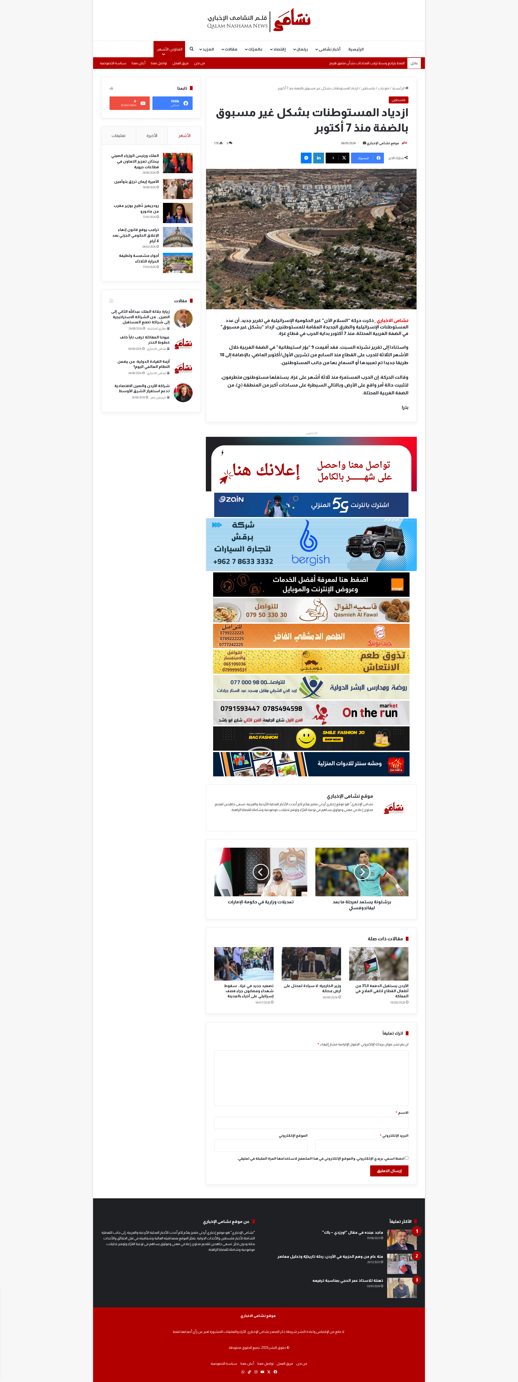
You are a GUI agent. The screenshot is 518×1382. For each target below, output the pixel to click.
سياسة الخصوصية (113, 63)
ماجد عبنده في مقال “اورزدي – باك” (352, 1232)
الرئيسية (356, 49)
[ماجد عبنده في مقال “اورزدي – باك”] (402, 1240)
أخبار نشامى (329, 49)
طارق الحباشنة (156, 328)
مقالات (231, 49)
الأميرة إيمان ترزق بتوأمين (136, 181)
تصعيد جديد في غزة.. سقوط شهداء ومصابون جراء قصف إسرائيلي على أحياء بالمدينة (249, 991)
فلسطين (368, 88)
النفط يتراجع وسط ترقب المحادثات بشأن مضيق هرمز (367, 63)
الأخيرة (151, 135)
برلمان (302, 49)
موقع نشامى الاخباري (258, 1316)
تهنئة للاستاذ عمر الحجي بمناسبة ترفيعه (347, 1280)
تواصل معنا (159, 63)
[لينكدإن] (318, 158)
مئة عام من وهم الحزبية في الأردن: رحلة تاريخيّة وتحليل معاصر (330, 1256)
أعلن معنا (138, 63)
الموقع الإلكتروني (293, 1135)
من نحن (199, 63)
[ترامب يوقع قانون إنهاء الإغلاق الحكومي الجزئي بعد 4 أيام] (178, 237)
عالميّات (255, 49)
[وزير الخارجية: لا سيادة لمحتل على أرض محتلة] (311, 964)
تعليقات (118, 135)
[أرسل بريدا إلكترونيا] (364, 143)
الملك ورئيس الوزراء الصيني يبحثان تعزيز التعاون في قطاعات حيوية (135, 161)
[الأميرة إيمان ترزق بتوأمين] (178, 189)
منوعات (383, 88)
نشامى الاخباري (156, 348)
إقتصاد (279, 49)
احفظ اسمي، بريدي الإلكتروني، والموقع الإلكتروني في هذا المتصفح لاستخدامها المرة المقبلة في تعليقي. (320, 1158)
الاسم (401, 1113)
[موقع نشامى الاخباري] (259, 20)
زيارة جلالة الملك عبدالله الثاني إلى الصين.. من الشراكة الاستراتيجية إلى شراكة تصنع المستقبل (140, 316)
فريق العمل (180, 63)
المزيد (208, 49)
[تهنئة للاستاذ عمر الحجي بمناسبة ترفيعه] (402, 1288)
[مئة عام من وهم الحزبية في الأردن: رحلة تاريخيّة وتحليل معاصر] (402, 1264)
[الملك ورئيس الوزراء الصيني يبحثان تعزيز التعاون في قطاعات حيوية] (178, 163)
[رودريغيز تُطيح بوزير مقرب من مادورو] (178, 213)
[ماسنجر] (306, 158)
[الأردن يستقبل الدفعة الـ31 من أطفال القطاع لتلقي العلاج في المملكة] (378, 964)
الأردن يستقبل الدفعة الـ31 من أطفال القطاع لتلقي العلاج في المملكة (381, 991)
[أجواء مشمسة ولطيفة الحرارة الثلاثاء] (178, 263)
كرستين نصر (158, 397)
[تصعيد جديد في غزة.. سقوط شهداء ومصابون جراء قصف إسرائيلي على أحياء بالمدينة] (244, 964)
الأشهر (184, 135)
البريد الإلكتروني (393, 1135)
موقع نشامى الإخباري (383, 143)
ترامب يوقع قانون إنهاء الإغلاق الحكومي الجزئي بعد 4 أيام (135, 235)
